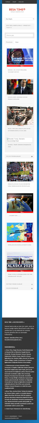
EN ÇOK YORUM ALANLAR (13, 156)
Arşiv (17, 42)
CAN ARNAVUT (13, 416)
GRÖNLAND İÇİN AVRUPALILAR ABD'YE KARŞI (19, 244)
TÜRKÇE (7, 1)
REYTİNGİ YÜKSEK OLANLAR (14, 284)
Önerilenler (9, 42)
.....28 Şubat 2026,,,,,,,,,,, (14, 215)
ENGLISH (21, 1)
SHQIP (14, 1)
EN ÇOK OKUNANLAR (12, 288)
